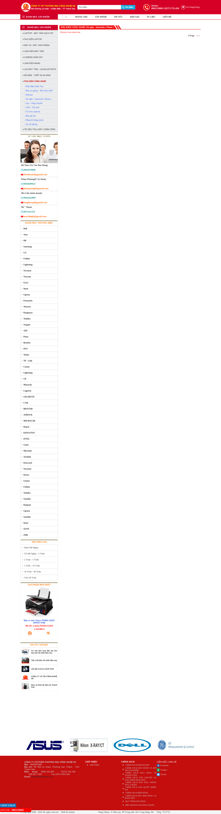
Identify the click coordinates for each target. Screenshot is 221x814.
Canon (26, 367)
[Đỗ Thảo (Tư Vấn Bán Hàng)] (22, 170)
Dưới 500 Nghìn (31, 548)
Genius (26, 481)
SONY (26, 529)
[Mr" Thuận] (22, 212)
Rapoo (26, 427)
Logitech (27, 391)
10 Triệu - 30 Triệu (32, 572)
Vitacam (27, 277)
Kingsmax (28, 313)
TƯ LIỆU (151, 17)
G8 (24, 379)
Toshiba (27, 319)
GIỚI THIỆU (91, 762)
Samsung (27, 247)
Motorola (27, 385)
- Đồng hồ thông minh (33, 120)
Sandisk (27, 499)
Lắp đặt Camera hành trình (42, 669)
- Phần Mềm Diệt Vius (33, 86)
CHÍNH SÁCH (128, 762)
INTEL (26, 439)
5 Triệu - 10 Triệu (32, 566)
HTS (25, 349)
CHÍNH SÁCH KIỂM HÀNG (136, 793)
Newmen (27, 271)
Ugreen (26, 295)
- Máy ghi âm (30, 116)
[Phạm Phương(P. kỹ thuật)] (22, 184)
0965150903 (157, 8)
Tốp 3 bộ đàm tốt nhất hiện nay (44, 660)
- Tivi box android (32, 112)
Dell (25, 228)
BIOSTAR (28, 409)
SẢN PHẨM (100, 17)
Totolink (27, 457)
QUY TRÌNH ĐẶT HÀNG (135, 801)
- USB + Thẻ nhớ (31, 107)
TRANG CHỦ (81, 17)
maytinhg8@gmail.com (42, 776)
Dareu (26, 475)
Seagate (26, 325)
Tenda (26, 355)
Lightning (27, 265)
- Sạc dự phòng (30, 124)
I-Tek (25, 403)
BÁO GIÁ (134, 17)
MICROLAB (29, 421)
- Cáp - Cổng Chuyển (33, 103)
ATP (25, 331)
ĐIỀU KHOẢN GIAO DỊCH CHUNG (139, 805)
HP (24, 241)
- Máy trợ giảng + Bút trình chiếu (38, 90)
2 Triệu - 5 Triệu (31, 560)
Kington (27, 505)
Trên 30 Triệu (30, 578)
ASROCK (27, 415)
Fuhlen (26, 259)
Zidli (25, 535)
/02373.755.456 (171, 8)
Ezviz (25, 283)
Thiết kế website (67, 812)
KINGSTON (29, 433)
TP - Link (27, 361)
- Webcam (28, 95)
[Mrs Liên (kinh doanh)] (22, 198)
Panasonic (28, 301)
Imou (25, 289)
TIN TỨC (118, 17)
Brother (27, 343)
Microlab (27, 451)
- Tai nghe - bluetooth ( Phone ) (37, 99)
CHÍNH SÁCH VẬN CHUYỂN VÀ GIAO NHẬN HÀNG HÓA (141, 778)
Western (27, 307)
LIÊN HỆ (167, 17)
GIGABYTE (29, 397)
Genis (26, 445)
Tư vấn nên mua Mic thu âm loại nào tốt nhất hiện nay (44, 652)
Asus (25, 234)
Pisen (25, 337)
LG (24, 253)
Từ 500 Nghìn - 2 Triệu (34, 554)
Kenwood (27, 463)
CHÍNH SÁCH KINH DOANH (137, 765)
